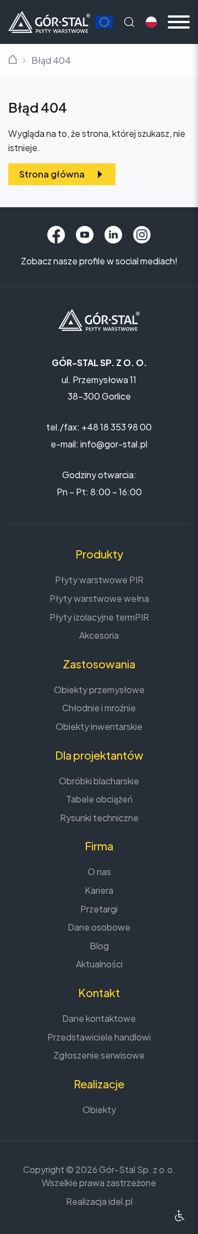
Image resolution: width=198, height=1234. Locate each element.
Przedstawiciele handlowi (99, 1037)
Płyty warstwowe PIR (99, 579)
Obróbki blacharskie (99, 781)
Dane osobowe (99, 927)
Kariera (99, 890)
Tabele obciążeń (99, 799)
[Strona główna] (49, 20)
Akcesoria (99, 635)
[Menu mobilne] (179, 22)
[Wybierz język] (151, 21)
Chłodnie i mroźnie (99, 707)
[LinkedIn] (113, 235)
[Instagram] (142, 235)
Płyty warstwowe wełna (99, 598)
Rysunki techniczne (99, 817)
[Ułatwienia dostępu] (179, 1215)
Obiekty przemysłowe (99, 689)
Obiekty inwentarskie (99, 726)
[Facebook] (56, 235)
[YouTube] (85, 235)
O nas (99, 871)
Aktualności (99, 964)
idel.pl (120, 1201)
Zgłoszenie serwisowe (99, 1055)
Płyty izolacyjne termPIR (99, 617)
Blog (99, 945)
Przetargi (99, 909)
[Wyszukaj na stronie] (129, 21)
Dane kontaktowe (99, 1018)
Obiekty (99, 1109)
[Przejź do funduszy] (104, 22)
